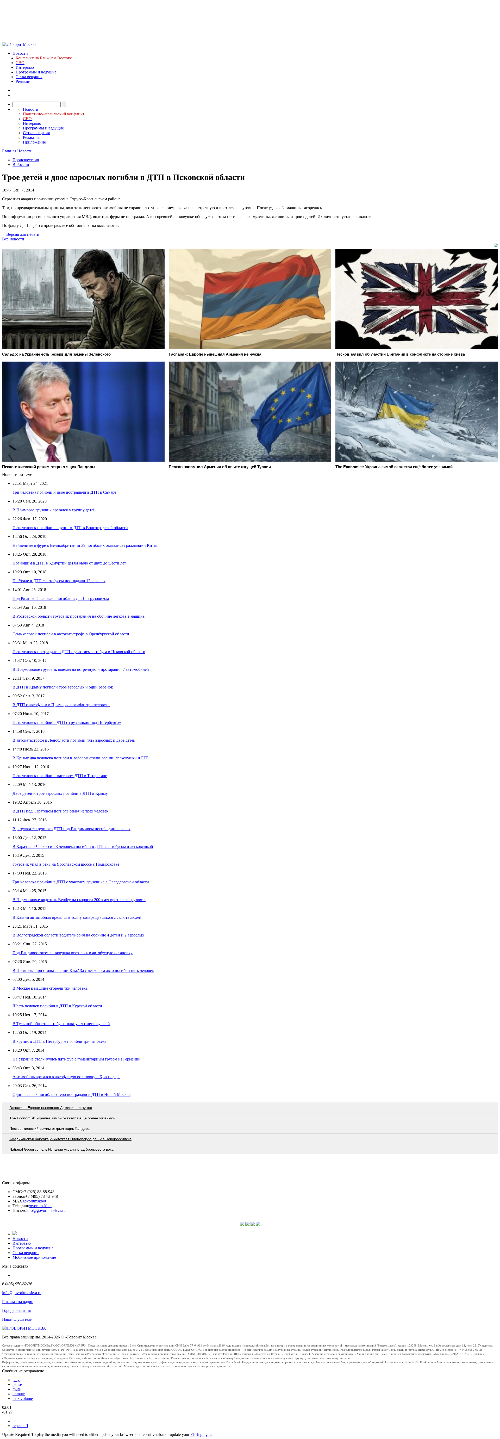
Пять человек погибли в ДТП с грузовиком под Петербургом (66, 722)
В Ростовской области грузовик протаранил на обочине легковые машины (79, 616)
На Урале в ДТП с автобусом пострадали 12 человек (58, 581)
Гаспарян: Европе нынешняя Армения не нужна (50, 1108)
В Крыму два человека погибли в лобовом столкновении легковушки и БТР (80, 758)
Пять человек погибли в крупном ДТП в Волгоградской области (70, 527)
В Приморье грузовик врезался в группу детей (54, 510)
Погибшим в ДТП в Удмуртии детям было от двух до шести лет (69, 563)
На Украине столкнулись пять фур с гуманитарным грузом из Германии (76, 1059)
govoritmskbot (34, 1201)
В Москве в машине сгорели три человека (50, 988)
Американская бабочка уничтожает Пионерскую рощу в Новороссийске (70, 1139)
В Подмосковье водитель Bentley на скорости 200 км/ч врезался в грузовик (79, 899)
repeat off (20, 1425)
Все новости (13, 239)
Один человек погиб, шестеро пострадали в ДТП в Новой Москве (71, 1094)
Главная (9, 151)
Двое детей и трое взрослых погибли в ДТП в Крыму (60, 793)
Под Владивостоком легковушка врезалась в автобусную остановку (72, 953)
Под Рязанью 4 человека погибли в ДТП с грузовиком (60, 598)
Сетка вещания (29, 77)
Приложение (34, 142)
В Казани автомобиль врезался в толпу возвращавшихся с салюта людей (76, 917)
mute (16, 1389)
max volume (22, 1398)
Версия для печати (22, 234)
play (16, 1380)
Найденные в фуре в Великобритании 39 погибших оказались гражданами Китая (85, 545)
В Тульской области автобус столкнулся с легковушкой (61, 1023)
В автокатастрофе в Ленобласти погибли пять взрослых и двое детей (73, 740)
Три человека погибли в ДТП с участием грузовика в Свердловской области (80, 882)
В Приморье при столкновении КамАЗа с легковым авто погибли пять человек (83, 970)
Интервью (25, 67)
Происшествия (25, 160)
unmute (18, 1394)
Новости (20, 53)
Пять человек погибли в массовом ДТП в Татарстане (59, 775)
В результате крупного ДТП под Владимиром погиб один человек (71, 829)
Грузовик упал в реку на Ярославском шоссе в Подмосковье (65, 864)
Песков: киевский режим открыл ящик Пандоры (49, 1128)
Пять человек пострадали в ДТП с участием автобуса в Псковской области (78, 651)
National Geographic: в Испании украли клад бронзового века (61, 1149)
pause (17, 1384)
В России (20, 164)
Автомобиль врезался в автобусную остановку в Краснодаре (66, 1077)
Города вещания (16, 1310)
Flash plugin (200, 1434)
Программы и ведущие (36, 72)
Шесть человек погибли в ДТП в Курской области (57, 1006)
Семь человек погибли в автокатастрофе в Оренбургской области (70, 634)
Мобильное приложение (34, 1257)
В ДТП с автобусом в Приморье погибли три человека (61, 705)
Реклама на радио (17, 1301)
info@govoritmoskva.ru (46, 1210)
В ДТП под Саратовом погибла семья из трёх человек (60, 811)
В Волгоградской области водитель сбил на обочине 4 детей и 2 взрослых (78, 935)
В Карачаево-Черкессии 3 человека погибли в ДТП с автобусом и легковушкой (82, 846)
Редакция (24, 81)
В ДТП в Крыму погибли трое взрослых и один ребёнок (62, 687)
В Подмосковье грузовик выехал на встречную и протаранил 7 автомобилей (80, 669)
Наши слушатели (17, 1319)
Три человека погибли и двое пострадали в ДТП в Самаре (64, 492)
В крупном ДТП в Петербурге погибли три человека (59, 1041)
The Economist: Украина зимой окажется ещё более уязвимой (62, 1118)
